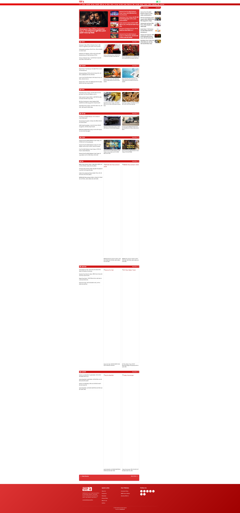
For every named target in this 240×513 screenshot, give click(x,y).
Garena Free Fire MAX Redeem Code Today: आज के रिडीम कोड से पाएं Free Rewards (127, 13)
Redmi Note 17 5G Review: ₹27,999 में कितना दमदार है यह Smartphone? (146, 30)
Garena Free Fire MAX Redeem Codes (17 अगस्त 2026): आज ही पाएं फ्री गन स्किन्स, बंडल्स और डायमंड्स (128, 35)
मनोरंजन (112, 4)
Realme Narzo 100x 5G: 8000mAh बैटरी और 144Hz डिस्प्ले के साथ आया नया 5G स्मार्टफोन (112, 80)
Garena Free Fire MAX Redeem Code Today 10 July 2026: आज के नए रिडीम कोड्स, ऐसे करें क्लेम (112, 152)
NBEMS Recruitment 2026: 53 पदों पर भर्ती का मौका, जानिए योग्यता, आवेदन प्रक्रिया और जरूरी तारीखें (130, 260)
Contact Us (104, 493)
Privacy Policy (105, 498)
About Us (104, 491)
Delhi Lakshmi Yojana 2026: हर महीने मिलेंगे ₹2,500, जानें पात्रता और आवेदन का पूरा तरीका (128, 24)
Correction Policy (124, 491)
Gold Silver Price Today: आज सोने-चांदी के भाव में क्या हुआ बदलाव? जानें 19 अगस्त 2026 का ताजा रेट (128, 19)
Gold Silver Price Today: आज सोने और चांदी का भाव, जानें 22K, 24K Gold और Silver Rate (112, 104)
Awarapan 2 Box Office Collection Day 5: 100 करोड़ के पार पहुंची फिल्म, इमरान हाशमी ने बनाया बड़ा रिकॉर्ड (93, 31)
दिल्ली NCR (129, 4)
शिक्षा (158, 4)
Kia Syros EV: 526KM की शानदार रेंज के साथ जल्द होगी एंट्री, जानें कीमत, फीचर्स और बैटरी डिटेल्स (130, 128)
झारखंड (125, 4)
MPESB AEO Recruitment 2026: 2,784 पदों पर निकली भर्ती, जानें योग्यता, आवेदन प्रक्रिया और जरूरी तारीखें (112, 260)
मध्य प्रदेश (137, 4)
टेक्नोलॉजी (97, 4)
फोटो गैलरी (162, 4)
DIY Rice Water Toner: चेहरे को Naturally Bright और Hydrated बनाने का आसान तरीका (130, 365)
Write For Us (104, 500)
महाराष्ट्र (141, 4)
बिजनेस (108, 4)
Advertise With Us (125, 495)
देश (105, 4)
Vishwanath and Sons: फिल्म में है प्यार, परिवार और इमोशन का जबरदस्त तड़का (147, 25)
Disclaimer (104, 495)
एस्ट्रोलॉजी (88, 4)
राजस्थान (146, 4)
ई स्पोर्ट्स (83, 4)
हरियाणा (149, 4)
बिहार (134, 4)
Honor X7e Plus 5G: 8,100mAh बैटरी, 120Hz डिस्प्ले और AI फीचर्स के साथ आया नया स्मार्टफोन (130, 80)
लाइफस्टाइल (154, 4)
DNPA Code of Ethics (125, 493)
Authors (103, 502)
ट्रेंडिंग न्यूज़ (102, 4)
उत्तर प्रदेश (121, 4)
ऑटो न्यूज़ (92, 4)
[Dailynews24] (81, 1)
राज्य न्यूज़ (116, 4)
